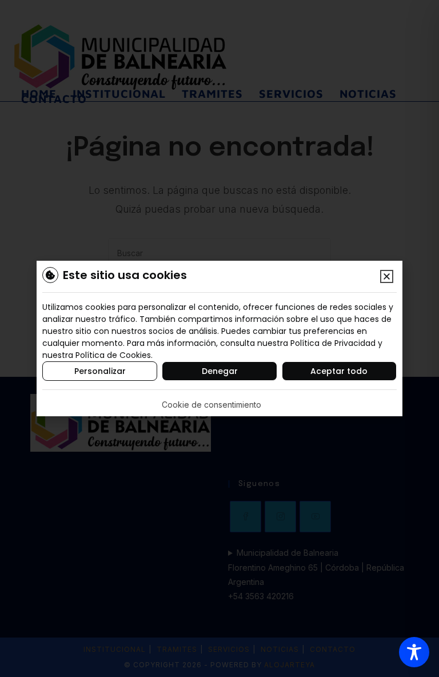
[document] (219, 338)
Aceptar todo (339, 371)
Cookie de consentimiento (211, 404)
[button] (386, 276)
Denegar (220, 371)
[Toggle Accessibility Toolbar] (414, 652)
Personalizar (100, 371)
